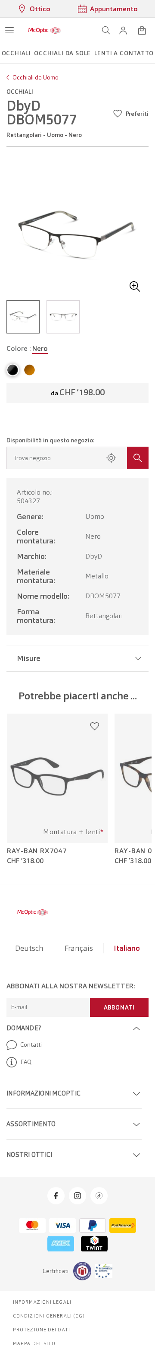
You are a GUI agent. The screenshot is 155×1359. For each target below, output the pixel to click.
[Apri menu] (9, 30)
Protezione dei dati (41, 1330)
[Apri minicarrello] (142, 30)
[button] (123, 30)
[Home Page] (45, 30)
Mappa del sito (34, 1343)
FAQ (25, 1062)
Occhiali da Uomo (35, 77)
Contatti (31, 1044)
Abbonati (119, 1007)
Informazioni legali (42, 1302)
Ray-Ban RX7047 (37, 851)
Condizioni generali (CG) (49, 1316)
